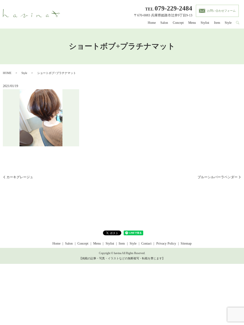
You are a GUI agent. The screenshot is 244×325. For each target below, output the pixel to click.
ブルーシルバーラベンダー (218, 177)
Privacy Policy (166, 243)
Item (217, 23)
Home (152, 23)
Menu (192, 23)
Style (228, 23)
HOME (7, 73)
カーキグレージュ (19, 177)
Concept (178, 23)
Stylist (205, 23)
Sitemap (186, 243)
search (237, 22)
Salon (164, 23)
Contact (146, 243)
